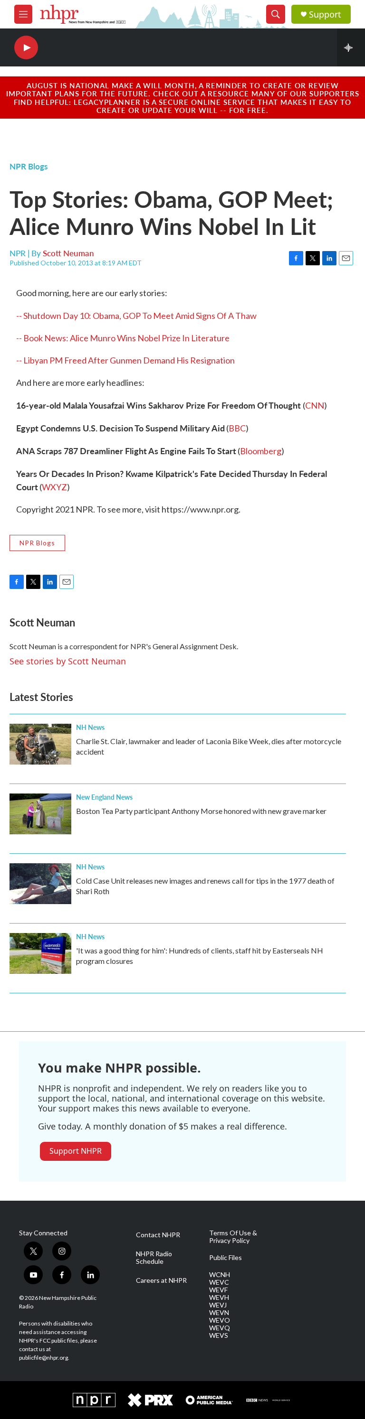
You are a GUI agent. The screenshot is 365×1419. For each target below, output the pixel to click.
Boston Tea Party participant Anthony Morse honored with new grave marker (201, 810)
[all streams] (351, 47)
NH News (90, 727)
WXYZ (54, 487)
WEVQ (219, 1328)
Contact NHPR (158, 1235)
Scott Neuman (68, 253)
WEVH (219, 1297)
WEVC (219, 1282)
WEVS (218, 1335)
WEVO (219, 1320)
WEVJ (218, 1305)
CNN (314, 405)
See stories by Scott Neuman (68, 661)
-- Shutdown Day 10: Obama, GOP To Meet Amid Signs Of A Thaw (136, 315)
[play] (26, 47)
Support (325, 14)
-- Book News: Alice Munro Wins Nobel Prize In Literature (123, 338)
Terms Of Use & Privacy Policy (233, 1236)
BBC (237, 428)
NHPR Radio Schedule (154, 1257)
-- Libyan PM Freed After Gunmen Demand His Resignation (125, 360)
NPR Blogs (29, 166)
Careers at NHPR (161, 1280)
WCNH (219, 1275)
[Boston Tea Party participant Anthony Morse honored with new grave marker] (40, 814)
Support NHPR (75, 1151)
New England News (104, 797)
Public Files (225, 1257)
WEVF (218, 1290)
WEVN (219, 1312)
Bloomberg (260, 451)
